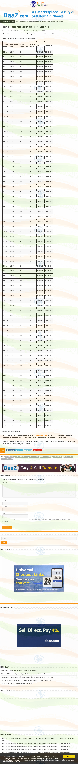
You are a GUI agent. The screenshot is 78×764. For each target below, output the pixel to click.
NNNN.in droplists (7, 459)
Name (4, 500)
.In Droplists (9, 456)
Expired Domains (46, 456)
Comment (6, 482)
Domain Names (34, 456)
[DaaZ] (39, 468)
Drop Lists (28, 30)
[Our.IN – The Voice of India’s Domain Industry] (39, 3)
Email (4, 507)
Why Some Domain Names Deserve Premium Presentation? (19, 671)
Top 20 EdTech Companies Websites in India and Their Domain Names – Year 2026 (40, 21)
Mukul (3, 738)
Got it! (69, 756)
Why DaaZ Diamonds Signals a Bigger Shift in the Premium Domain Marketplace (26, 674)
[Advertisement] (39, 715)
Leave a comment (40, 30)
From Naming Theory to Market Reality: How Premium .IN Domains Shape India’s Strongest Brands (39, 743)
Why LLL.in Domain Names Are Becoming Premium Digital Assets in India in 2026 (26, 680)
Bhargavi (6, 30)
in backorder (58, 456)
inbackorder (68, 456)
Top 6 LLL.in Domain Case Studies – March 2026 (16, 683)
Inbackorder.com (40, 435)
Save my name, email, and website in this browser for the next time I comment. (36, 520)
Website (4, 513)
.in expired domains (21, 456)
